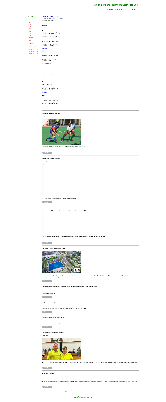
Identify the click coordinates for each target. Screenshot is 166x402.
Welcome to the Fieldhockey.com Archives (116, 4)
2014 (30, 35)
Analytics (30, 38)
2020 (30, 26)
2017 (30, 30)
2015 (30, 33)
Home (30, 19)
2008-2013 (31, 37)
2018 (30, 28)
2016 (30, 31)
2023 (30, 40)
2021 (30, 22)
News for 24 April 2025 (50, 16)
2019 (30, 24)
